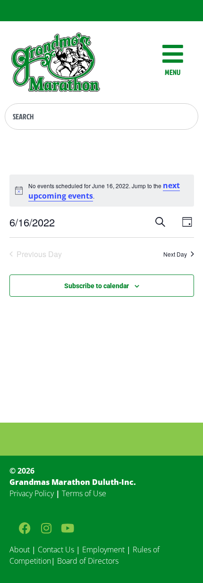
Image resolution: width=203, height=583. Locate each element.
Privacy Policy (31, 493)
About (19, 549)
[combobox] (101, 116)
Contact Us (56, 549)
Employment (103, 549)
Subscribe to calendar (96, 286)
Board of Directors (86, 561)
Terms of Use (84, 493)
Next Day (175, 254)
